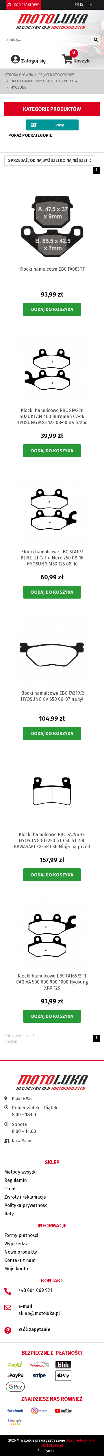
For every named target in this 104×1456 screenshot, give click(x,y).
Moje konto (16, 1268)
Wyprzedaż (16, 1243)
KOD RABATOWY (26, 5)
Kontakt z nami (20, 1260)
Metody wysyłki (20, 1172)
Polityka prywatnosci (26, 1205)
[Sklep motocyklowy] (52, 21)
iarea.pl (60, 1451)
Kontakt (85, 4)
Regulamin (15, 1180)
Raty (9, 1213)
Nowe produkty (20, 1252)
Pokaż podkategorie (30, 135)
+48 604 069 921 (35, 1290)
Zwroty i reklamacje (25, 1197)
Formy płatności (21, 1235)
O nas (10, 1188)
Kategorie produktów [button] (52, 109)
